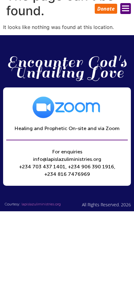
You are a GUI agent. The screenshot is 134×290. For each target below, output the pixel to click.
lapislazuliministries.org (41, 204)
